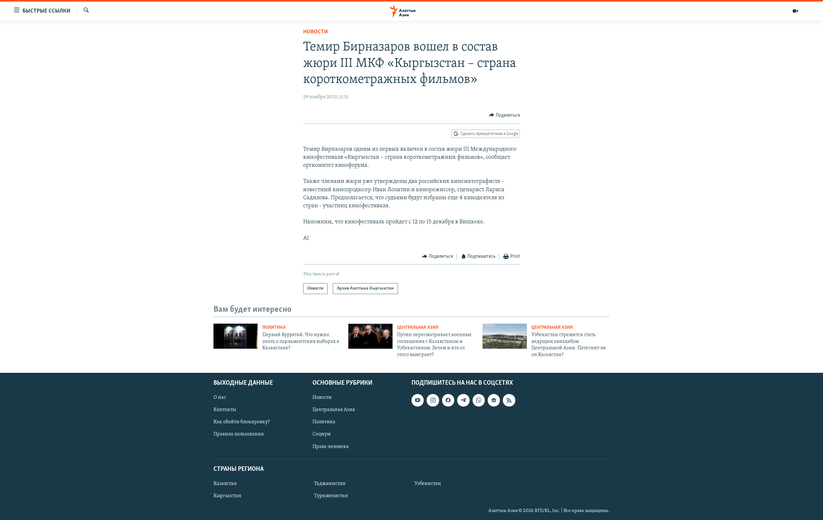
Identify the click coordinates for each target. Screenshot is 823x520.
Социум (321, 434)
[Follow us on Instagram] (433, 400)
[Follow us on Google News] (494, 400)
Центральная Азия (418, 327)
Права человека (330, 446)
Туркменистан (331, 495)
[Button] (504, 115)
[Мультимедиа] (795, 10)
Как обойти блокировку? (241, 422)
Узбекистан (427, 483)
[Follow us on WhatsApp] (479, 400)
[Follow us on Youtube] (418, 400)
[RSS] (509, 400)
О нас (219, 397)
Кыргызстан (227, 495)
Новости (315, 32)
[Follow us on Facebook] (448, 400)
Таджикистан (330, 483)
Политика (273, 327)
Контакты (224, 409)
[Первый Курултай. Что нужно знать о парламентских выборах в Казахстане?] (235, 336)
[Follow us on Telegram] (463, 400)
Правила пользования (238, 434)
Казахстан (225, 483)
